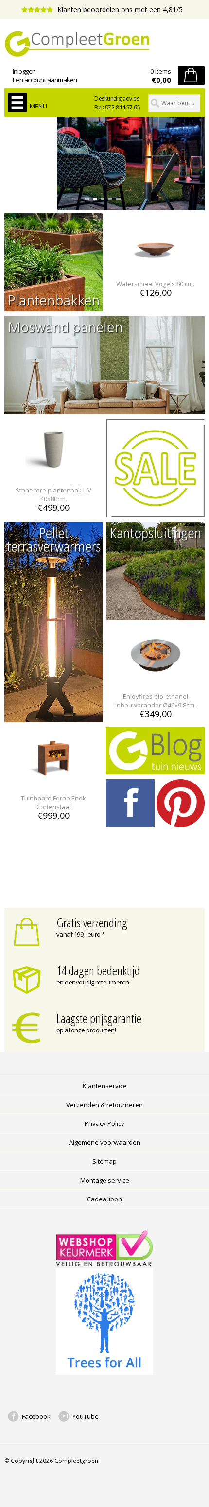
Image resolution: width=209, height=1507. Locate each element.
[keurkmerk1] (104, 1264)
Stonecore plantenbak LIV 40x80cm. (53, 494)
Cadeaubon (104, 1199)
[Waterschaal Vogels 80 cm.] (155, 266)
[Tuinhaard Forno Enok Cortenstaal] (53, 780)
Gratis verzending (91, 922)
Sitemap (104, 1161)
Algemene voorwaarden (104, 1142)
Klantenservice (105, 1085)
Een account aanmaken (45, 80)
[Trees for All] (104, 1372)
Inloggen (24, 71)
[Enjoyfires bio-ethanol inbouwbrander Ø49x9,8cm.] (155, 678)
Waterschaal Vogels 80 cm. (155, 283)
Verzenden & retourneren (104, 1104)
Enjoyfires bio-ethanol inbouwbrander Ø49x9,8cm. (155, 700)
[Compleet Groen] (104, 44)
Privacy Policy (104, 1123)
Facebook (36, 1416)
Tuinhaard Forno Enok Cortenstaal (53, 802)
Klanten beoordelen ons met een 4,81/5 (119, 9)
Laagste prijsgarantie (98, 1018)
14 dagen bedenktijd (98, 970)
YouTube (85, 1416)
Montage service (104, 1180)
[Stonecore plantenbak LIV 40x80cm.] (53, 472)
